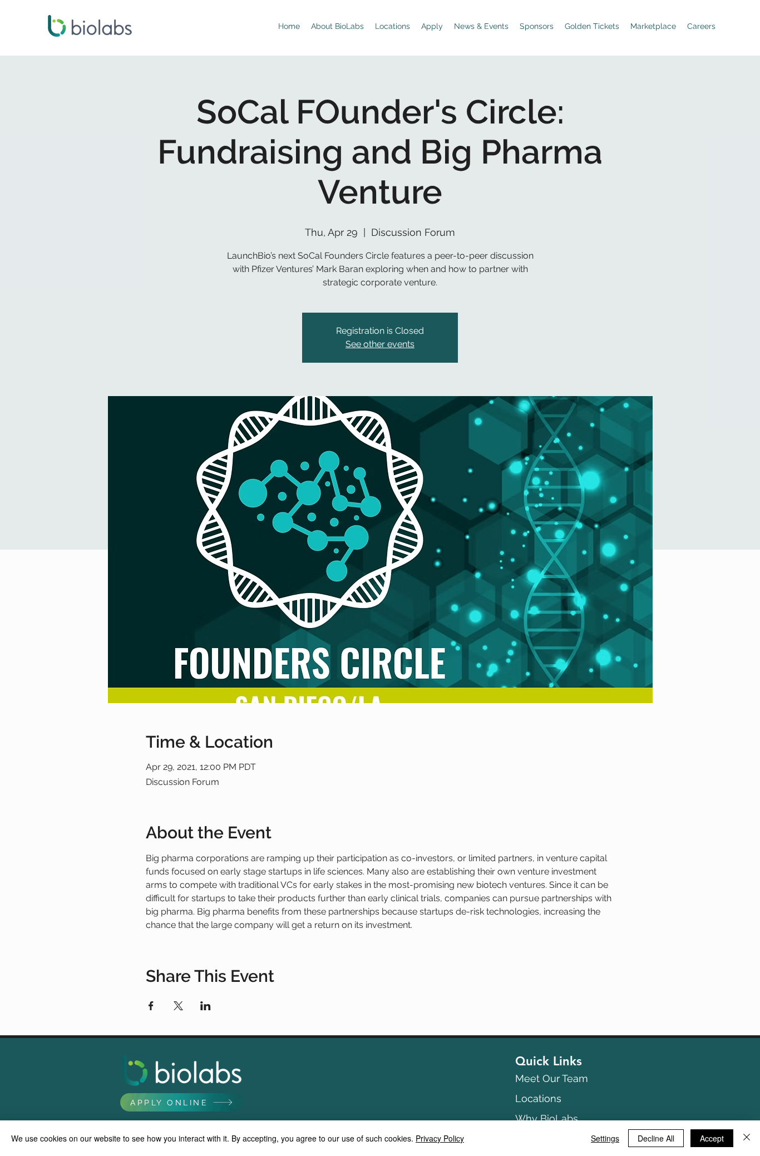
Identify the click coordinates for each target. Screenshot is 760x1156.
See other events (380, 344)
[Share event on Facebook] (151, 1005)
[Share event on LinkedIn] (205, 1005)
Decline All (656, 1138)
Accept (712, 1138)
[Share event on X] (178, 1005)
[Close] (746, 1138)
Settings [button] (605, 1138)
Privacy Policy (440, 1138)
